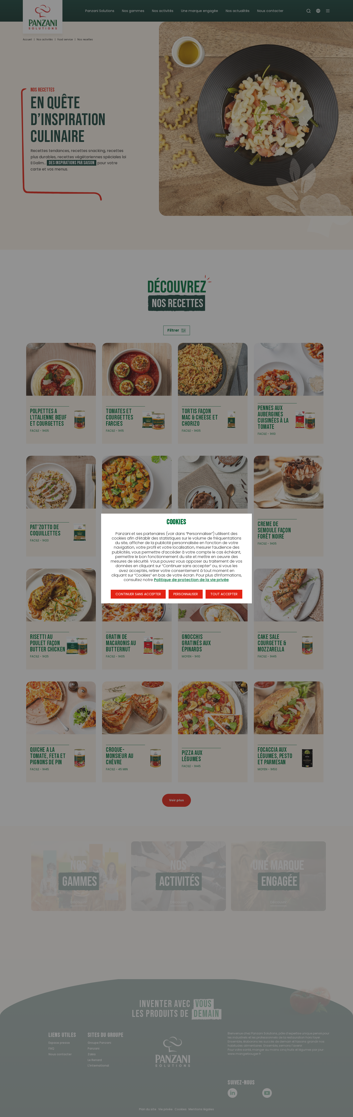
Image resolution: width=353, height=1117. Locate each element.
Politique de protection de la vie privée (191, 580)
